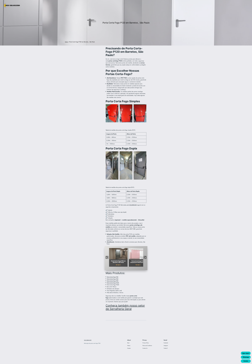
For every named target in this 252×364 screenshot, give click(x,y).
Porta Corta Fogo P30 (112, 277)
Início (66, 42)
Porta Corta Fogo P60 (112, 279)
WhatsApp (246, 357)
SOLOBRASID (133, 205)
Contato (246, 361)
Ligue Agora (245, 353)
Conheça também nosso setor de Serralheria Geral (125, 307)
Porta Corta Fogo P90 (112, 281)
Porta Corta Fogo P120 (113, 283)
